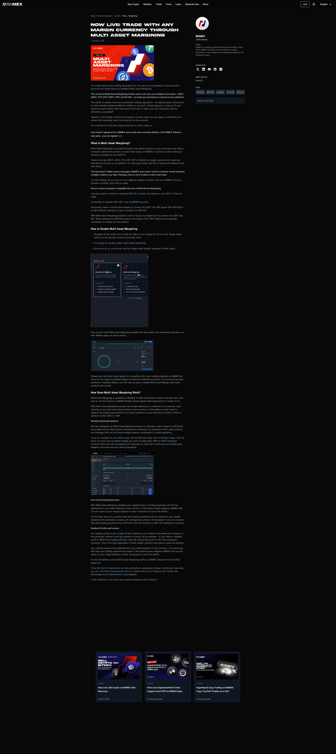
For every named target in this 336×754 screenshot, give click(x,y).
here (98, 562)
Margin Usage (168, 437)
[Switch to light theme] (313, 4)
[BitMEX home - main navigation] (12, 4)
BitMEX (199, 80)
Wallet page (124, 437)
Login (305, 4)
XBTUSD (133, 193)
